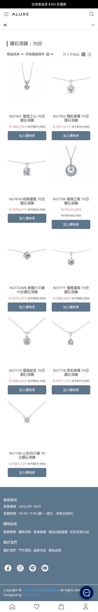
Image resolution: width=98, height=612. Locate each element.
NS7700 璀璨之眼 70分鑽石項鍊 (71, 201)
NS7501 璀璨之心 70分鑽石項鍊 (27, 118)
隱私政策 (55, 550)
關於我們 (9, 550)
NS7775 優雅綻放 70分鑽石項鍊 (27, 372)
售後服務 (40, 532)
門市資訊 (24, 550)
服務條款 (9, 532)
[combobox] (15, 54)
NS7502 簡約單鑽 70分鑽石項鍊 (71, 118)
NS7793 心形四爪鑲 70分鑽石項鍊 (27, 455)
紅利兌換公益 (79, 532)
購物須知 (24, 532)
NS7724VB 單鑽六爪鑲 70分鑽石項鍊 (27, 290)
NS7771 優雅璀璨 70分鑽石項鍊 (71, 290)
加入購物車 (27, 135)
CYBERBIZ (30, 595)
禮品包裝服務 (58, 532)
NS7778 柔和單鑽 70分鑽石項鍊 (71, 372)
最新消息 (40, 550)
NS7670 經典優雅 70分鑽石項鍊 (27, 201)
